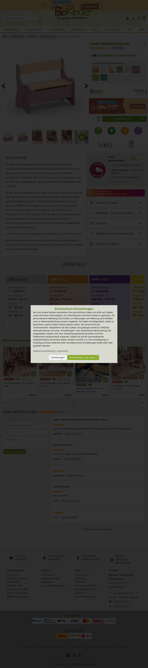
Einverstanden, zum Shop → (83, 357)
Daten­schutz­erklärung (44, 351)
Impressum (62, 351)
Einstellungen (58, 357)
